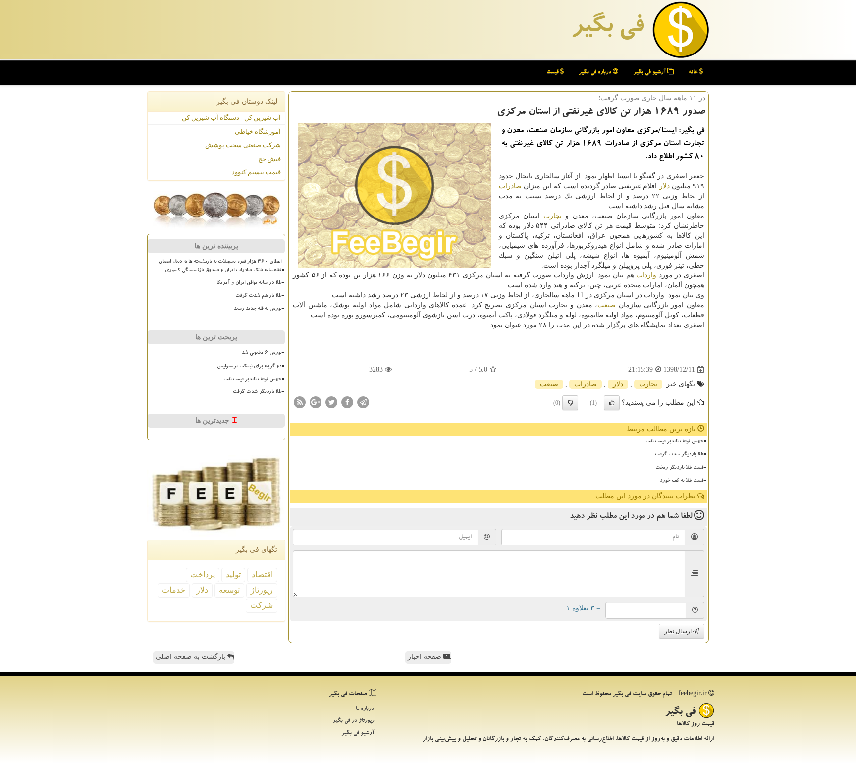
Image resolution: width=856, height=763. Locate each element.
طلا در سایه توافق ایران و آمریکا (248, 283)
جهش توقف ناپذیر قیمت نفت (674, 442)
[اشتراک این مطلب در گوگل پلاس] (315, 402)
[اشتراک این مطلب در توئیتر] (331, 402)
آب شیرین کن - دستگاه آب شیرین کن (231, 117)
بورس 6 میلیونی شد (261, 353)
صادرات (510, 186)
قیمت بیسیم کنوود (256, 172)
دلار (664, 186)
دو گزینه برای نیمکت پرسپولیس (249, 367)
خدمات (173, 590)
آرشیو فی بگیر (650, 72)
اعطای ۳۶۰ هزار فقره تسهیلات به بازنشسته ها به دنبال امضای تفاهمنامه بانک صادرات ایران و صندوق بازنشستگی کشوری (220, 266)
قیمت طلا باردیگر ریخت (679, 468)
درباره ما (365, 709)
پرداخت (202, 574)
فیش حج (269, 159)
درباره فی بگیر (596, 72)
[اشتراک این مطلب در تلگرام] (363, 402)
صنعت (606, 305)
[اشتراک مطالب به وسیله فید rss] (300, 402)
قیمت (553, 72)
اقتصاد (262, 574)
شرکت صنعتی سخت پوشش (243, 145)
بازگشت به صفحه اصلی (191, 656)
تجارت (552, 215)
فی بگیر (607, 28)
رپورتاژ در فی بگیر (353, 721)
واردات (646, 275)
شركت (261, 605)
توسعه (229, 590)
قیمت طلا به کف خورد (681, 481)
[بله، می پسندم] (612, 402)
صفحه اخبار (425, 656)
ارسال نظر (678, 631)
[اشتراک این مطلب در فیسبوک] (347, 402)
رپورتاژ (262, 590)
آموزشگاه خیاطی (258, 131)
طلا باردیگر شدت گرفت (679, 455)
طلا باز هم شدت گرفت (258, 296)
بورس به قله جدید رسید (257, 309)
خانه (694, 72)
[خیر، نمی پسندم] (570, 402)
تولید (233, 574)
